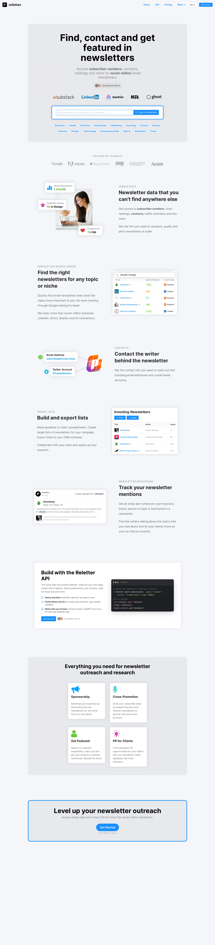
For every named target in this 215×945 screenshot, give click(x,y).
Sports (127, 131)
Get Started (107, 827)
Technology (89, 131)
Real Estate (100, 125)
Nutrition (85, 125)
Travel (153, 131)
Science (62, 131)
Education (140, 131)
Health (72, 125)
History (156, 125)
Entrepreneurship (109, 131)
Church (144, 125)
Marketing (116, 125)
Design (75, 131)
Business (60, 125)
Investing (131, 125)
